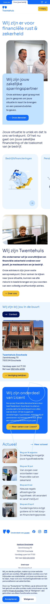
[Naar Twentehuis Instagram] (39, 531)
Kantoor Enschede (25, 544)
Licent (26, 533)
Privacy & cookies (16, 591)
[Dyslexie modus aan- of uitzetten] (42, 2)
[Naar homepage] (8, 8)
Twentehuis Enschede (14, 355)
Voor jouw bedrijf (19, 2)
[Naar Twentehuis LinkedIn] (45, 531)
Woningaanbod (25, 568)
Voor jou (6, 2)
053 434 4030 (18, 369)
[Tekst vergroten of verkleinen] (46, 2)
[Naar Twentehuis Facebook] (33, 531)
